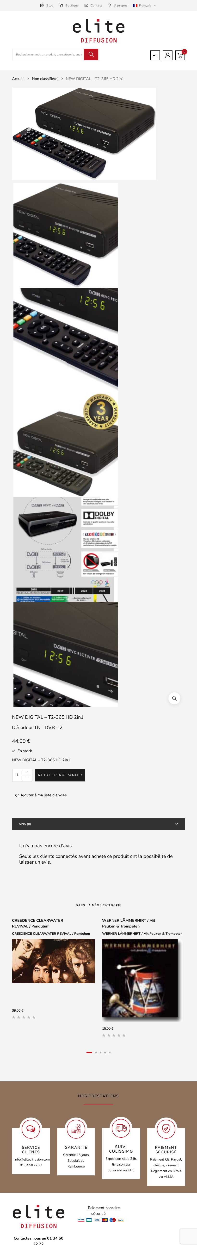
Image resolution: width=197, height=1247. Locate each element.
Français (145, 5)
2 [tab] (96, 1052)
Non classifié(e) (45, 78)
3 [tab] (100, 1052)
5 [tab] (110, 1052)
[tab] (98, 824)
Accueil (18, 78)
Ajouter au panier (59, 775)
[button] (174, 698)
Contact (96, 5)
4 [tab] (105, 1052)
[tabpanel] (53, 970)
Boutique (72, 5)
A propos (120, 5)
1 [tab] (89, 1052)
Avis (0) (25, 824)
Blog (49, 5)
